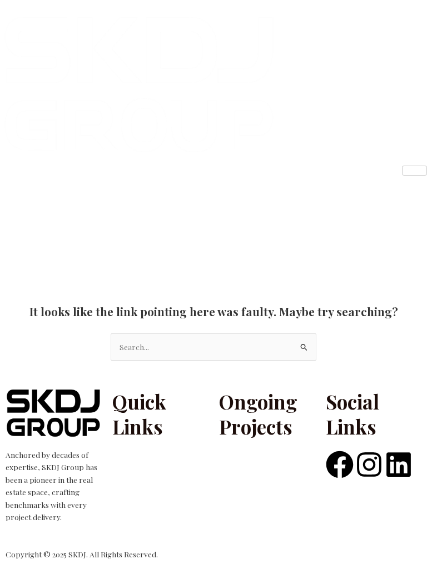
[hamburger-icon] (414, 171)
